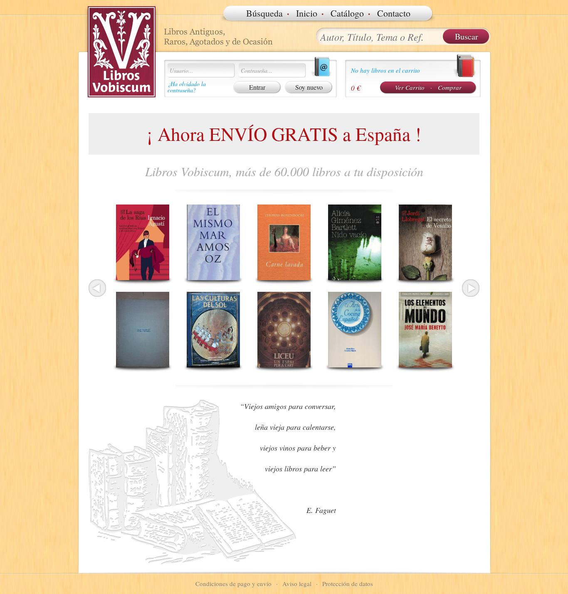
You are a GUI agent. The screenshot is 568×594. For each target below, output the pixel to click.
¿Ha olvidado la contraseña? (187, 87)
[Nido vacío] (354, 242)
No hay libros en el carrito (385, 70)
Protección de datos (347, 583)
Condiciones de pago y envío (233, 583)
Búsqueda (264, 13)
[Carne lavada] (284, 242)
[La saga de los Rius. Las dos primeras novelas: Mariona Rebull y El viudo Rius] (142, 242)
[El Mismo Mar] (213, 242)
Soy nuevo (309, 87)
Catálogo (347, 13)
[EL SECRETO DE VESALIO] (425, 242)
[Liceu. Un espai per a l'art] (284, 329)
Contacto (393, 13)
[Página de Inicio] (121, 52)
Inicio (306, 13)
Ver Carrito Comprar (428, 87)
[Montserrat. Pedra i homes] (142, 329)
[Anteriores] (97, 288)
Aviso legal (296, 583)
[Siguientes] (470, 288)
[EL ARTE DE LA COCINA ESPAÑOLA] (354, 329)
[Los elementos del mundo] (425, 329)
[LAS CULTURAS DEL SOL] (213, 329)
